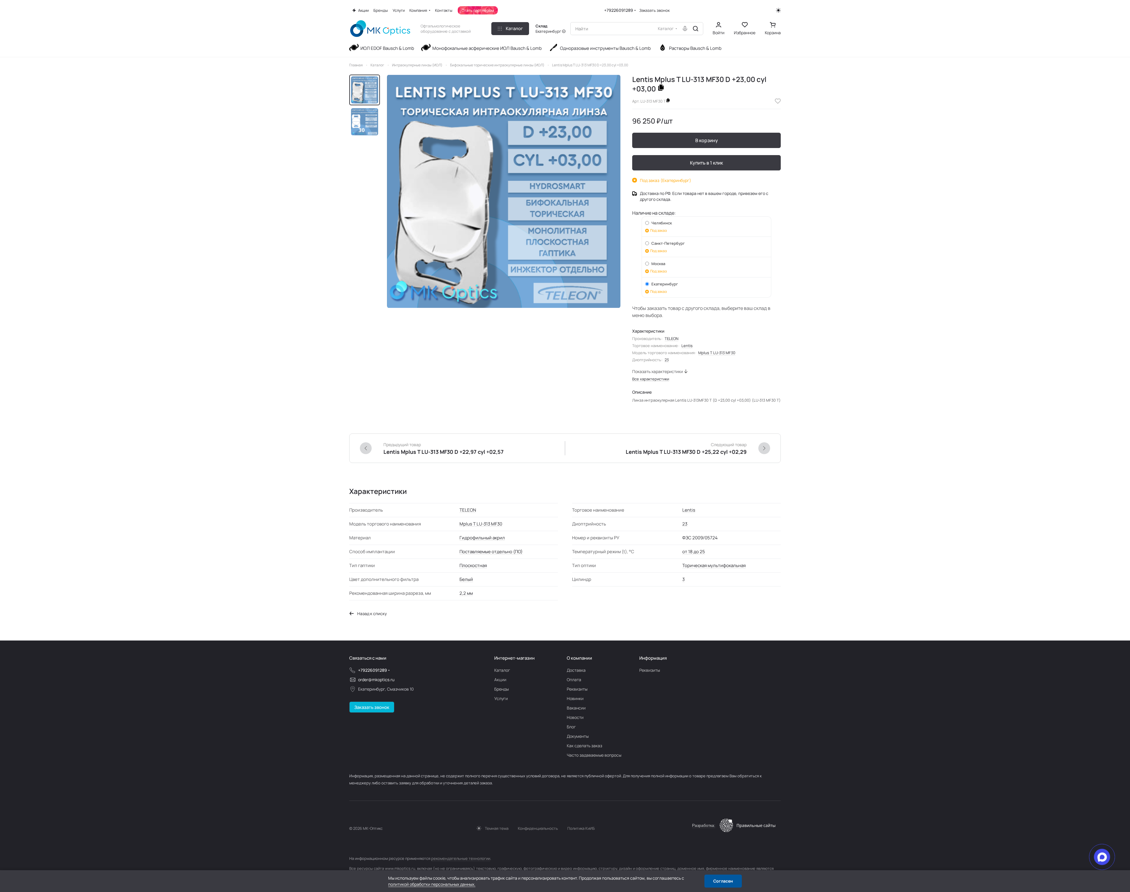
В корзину (706, 140)
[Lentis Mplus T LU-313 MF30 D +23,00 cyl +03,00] (503, 191)
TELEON (671, 338)
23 (667, 359)
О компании (579, 658)
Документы (578, 736)
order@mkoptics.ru (376, 679)
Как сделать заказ (584, 745)
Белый (466, 579)
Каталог (502, 670)
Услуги (501, 698)
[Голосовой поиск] (685, 29)
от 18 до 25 (693, 551)
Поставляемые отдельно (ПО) (491, 551)
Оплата (574, 679)
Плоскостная (473, 565)
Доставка (576, 670)
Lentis (687, 345)
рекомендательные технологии (460, 858)
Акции (500, 679)
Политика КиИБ (581, 828)
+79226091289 (618, 10)
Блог (571, 727)
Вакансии (576, 708)
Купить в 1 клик (706, 163)
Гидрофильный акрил (482, 538)
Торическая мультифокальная (714, 565)
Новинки (575, 698)
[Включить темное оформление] (778, 10)
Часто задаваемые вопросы (594, 755)
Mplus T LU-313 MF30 (716, 352)
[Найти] (695, 28)
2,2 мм (466, 593)
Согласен (723, 881)
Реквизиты (577, 689)
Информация (653, 658)
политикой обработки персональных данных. (431, 884)
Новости (575, 717)
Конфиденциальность (538, 828)
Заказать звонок (654, 10)
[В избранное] (778, 101)
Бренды (501, 689)
